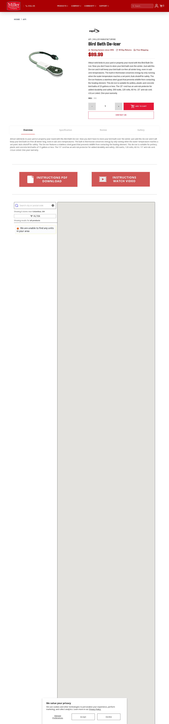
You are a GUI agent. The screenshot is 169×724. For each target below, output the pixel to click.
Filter (37, 216)
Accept (83, 717)
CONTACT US (121, 115)
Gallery (141, 130)
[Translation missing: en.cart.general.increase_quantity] (118, 106)
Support (103, 6)
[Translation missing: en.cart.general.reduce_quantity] (92, 106)
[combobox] (35, 205)
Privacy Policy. (95, 709)
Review (103, 130)
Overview (28, 130)
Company (75, 6)
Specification (65, 130)
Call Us (31, 6)
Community (89, 6)
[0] (161, 6)
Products (61, 6)
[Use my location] (53, 205)
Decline (109, 717)
